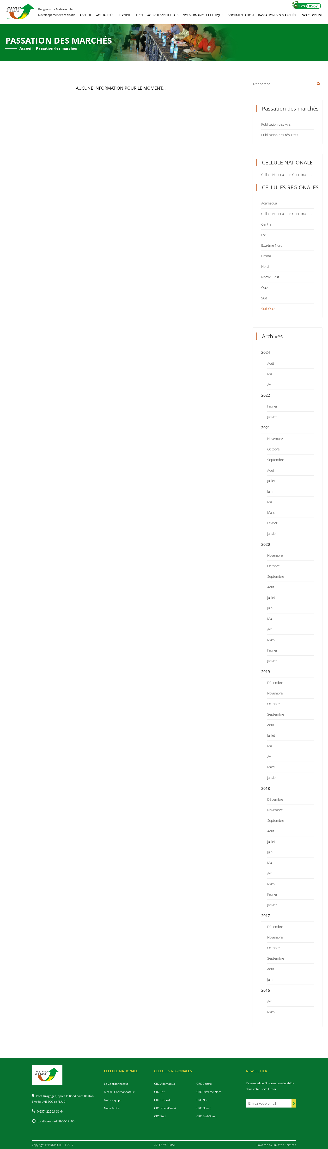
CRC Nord (202, 1100)
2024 (265, 352)
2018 (265, 788)
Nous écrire (112, 1108)
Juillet (271, 480)
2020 (265, 544)
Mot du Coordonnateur (119, 1092)
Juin (270, 491)
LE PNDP (124, 15)
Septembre (275, 459)
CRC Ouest (203, 1108)
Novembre (275, 438)
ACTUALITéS (104, 15)
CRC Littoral (162, 1100)
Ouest (266, 287)
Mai (270, 374)
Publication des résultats (279, 135)
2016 (265, 990)
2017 (265, 915)
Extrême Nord (271, 245)
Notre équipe (112, 1100)
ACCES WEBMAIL (165, 1145)
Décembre (275, 682)
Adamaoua (269, 203)
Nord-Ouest (270, 277)
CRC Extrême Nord (208, 1092)
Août (270, 363)
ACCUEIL (85, 15)
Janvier (272, 416)
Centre (266, 224)
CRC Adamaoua (164, 1084)
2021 (265, 427)
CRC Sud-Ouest (206, 1116)
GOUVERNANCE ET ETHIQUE (203, 15)
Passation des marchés (56, 48)
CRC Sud (159, 1116)
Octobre (273, 449)
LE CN (138, 15)
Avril (270, 384)
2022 (265, 395)
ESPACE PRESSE (311, 15)
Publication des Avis (276, 124)
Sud (264, 298)
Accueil (26, 48)
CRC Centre (204, 1084)
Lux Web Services (284, 1145)
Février (272, 406)
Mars (271, 512)
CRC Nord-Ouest (165, 1108)
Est (263, 235)
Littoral (266, 256)
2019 (265, 671)
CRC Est (159, 1092)
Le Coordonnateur (116, 1084)
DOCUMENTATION (240, 15)
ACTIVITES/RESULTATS (162, 15)
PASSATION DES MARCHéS (277, 15)
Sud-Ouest (269, 308)
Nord (265, 266)
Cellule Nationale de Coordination (286, 174)
